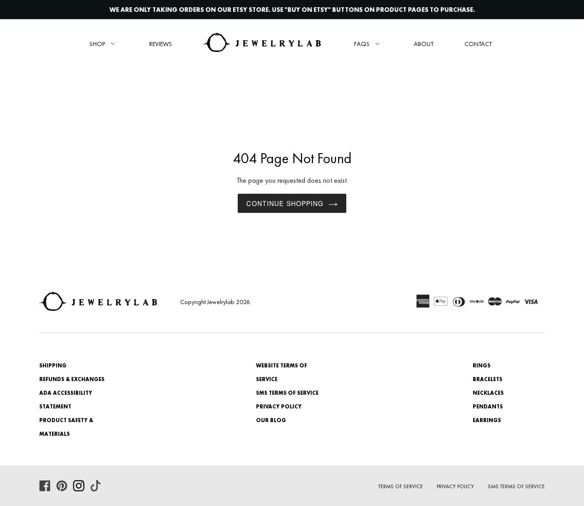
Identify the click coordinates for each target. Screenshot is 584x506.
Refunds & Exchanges (71, 379)
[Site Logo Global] (262, 43)
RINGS (481, 365)
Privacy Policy (279, 406)
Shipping (53, 365)
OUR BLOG (271, 420)
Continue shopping (284, 203)
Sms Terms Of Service (516, 486)
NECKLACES (488, 393)
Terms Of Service (400, 486)
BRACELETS (487, 379)
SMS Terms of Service (287, 393)
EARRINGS (487, 420)
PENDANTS (488, 406)
